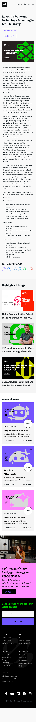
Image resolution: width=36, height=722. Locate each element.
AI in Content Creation (14, 517)
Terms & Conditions (25, 663)
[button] (29, 4)
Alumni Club (23, 660)
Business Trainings (8, 643)
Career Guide (10, 30)
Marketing (5, 663)
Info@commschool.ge (9, 676)
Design (4, 660)
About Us (22, 655)
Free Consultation (25, 643)
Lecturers (22, 657)
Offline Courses (7, 640)
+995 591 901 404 (7, 682)
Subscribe (18, 621)
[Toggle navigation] (33, 4)
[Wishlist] (25, 4)
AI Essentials (10, 474)
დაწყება (9, 591)
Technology (9, 36)
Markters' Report (25, 640)
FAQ (20, 666)
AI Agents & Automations (16, 430)
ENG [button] (18, 4)
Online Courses (7, 637)
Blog (20, 637)
